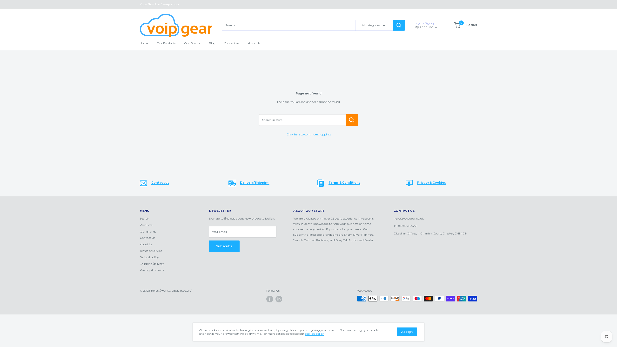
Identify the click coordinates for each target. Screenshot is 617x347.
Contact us (231, 43)
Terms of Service (151, 251)
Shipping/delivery (152, 264)
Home (144, 43)
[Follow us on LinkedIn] (278, 299)
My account (424, 27)
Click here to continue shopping (309, 134)
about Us (254, 43)
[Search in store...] (352, 120)
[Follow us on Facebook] (269, 299)
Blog (212, 43)
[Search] (399, 25)
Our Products (166, 43)
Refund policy (149, 257)
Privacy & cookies (152, 270)
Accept (407, 332)
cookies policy (314, 333)
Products (146, 225)
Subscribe (224, 246)
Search (144, 218)
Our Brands (192, 43)
